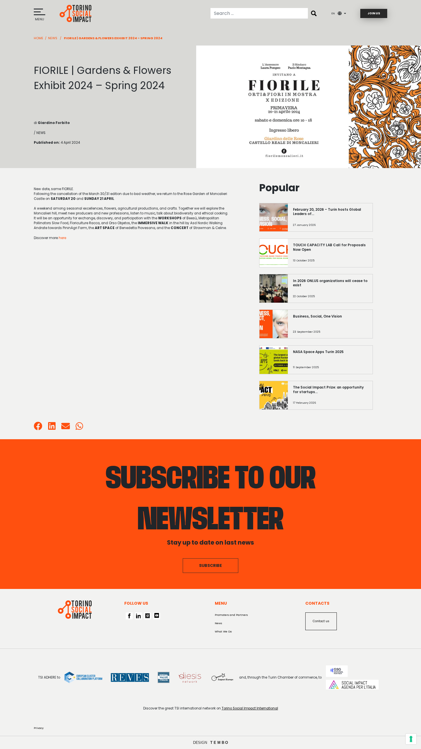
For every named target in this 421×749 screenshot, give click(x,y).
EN (333, 13)
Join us (373, 13)
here (62, 238)
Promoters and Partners (231, 615)
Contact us (321, 621)
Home (38, 38)
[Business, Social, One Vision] (330, 327)
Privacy (39, 728)
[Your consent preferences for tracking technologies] (411, 739)
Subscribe (210, 565)
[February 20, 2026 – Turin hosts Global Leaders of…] (330, 220)
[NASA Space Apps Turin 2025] (330, 362)
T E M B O (219, 742)
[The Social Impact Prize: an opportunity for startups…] (330, 398)
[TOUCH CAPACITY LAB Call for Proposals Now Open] (330, 256)
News (52, 38)
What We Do (223, 631)
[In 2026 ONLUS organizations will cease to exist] (330, 291)
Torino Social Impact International (250, 708)
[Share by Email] (65, 428)
